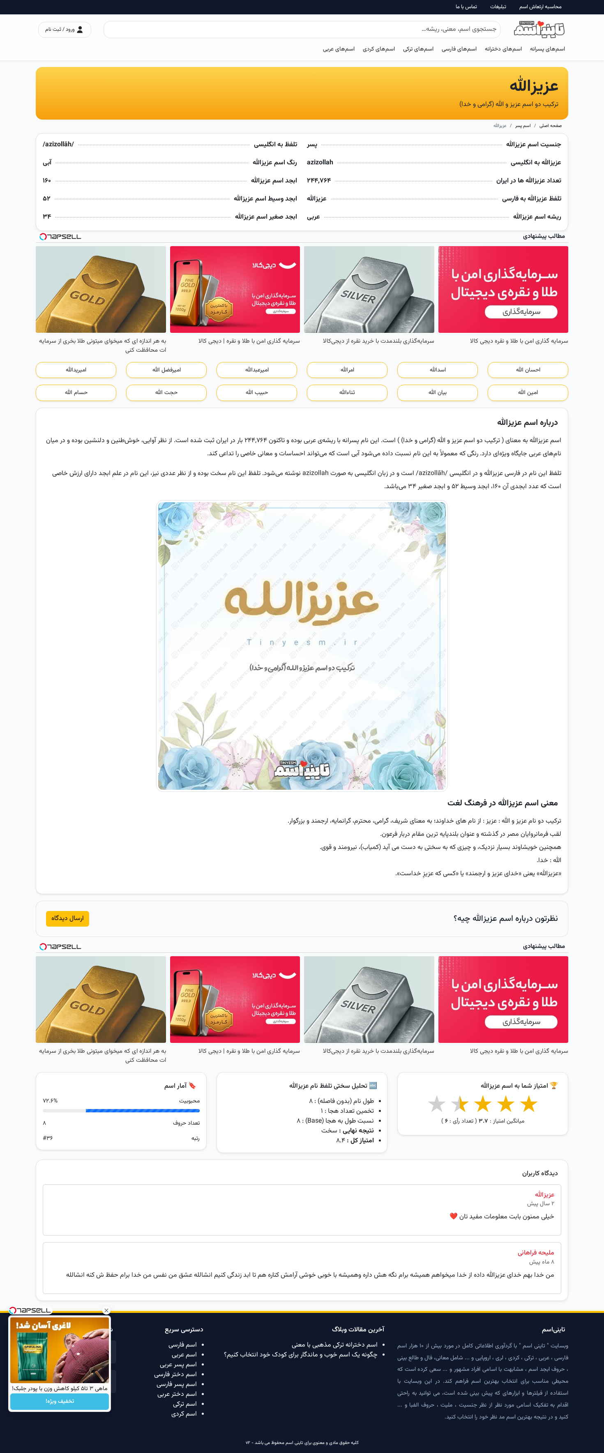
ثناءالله (347, 392)
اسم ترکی (185, 1404)
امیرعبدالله (257, 370)
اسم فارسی (182, 1345)
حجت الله (166, 392)
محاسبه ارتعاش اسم (540, 7)
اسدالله (438, 370)
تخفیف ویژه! (60, 1401)
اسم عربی (184, 1355)
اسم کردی (184, 1414)
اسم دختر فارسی (175, 1375)
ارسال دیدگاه (67, 918)
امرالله (347, 370)
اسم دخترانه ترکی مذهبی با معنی (335, 1345)
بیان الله (438, 392)
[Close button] (106, 1310)
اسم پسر (523, 125)
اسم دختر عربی (177, 1394)
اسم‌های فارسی (459, 49)
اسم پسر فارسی (177, 1384)
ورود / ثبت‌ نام (60, 29)
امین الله (528, 392)
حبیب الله (257, 392)
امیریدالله (76, 370)
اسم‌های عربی (339, 49)
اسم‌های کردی (379, 49)
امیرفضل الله (166, 370)
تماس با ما (466, 7)
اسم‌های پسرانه (547, 49)
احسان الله (528, 370)
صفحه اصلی (550, 125)
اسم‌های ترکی (418, 49)
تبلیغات (498, 7)
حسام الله (76, 392)
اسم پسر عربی (178, 1365)
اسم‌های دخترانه (503, 49)
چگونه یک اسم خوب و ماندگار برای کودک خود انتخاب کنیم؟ (301, 1355)
